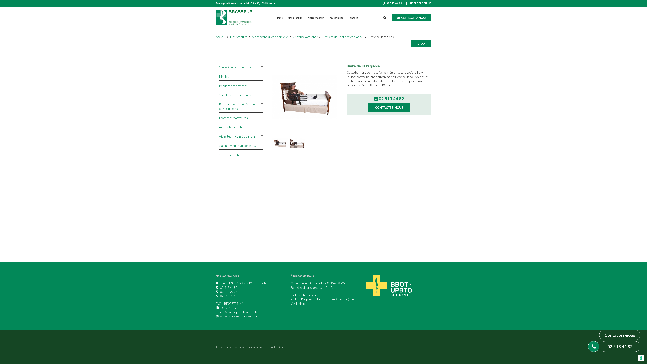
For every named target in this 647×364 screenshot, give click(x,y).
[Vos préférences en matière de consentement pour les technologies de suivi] (641, 358)
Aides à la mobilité (231, 127)
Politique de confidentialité (277, 347)
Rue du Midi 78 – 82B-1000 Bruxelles (244, 283)
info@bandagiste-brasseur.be (239, 312)
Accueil (220, 37)
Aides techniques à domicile (270, 37)
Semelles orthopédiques (235, 95)
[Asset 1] (234, 17)
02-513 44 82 (228, 287)
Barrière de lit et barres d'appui (342, 37)
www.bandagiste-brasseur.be (239, 316)
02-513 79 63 (228, 296)
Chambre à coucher (305, 37)
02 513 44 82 (620, 346)
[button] (304, 18)
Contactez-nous (620, 335)
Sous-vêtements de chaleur (236, 67)
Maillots (224, 76)
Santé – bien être (230, 155)
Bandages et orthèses (233, 86)
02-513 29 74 (228, 292)
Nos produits (238, 37)
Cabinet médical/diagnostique (238, 145)
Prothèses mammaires (233, 118)
